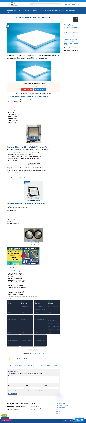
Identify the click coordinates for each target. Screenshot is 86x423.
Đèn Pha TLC (69, 8)
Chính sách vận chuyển (60, 411)
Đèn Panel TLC (9, 8)
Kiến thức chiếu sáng (70, 10)
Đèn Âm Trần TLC (17, 8)
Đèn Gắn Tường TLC (62, 8)
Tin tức (8, 12)
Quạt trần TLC (50, 10)
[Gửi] (60, 4)
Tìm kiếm (66, 16)
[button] (67, 4)
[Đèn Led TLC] (17, 4)
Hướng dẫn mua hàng (60, 409)
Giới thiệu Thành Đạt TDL (61, 415)
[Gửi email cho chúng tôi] (32, 0)
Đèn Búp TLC (32, 8)
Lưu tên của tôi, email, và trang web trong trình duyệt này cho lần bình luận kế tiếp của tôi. (28, 390)
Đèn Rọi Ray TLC (47, 8)
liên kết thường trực (41, 353)
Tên (9, 385)
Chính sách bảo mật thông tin (62, 405)
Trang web (45, 385)
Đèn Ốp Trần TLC (25, 8)
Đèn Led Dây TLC (39, 8)
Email (27, 385)
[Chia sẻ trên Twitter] (31, 349)
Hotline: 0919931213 (6, 420)
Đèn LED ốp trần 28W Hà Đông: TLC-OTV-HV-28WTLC (20, 365)
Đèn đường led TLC (42, 10)
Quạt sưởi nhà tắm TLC (32, 10)
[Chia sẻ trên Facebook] (29, 349)
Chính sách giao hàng (60, 407)
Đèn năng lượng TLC (11, 10)
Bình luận (10, 375)
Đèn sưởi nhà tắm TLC (21, 10)
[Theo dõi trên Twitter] (31, 0)
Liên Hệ (62, 10)
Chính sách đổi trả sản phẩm (62, 413)
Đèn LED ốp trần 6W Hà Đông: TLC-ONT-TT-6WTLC (47, 365)
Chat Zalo (4, 415)
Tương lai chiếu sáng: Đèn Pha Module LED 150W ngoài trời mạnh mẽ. (71, 32)
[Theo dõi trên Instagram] (30, 0)
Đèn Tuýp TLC (54, 8)
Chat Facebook (5, 417)
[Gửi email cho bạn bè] (34, 349)
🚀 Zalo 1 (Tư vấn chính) (27, 89)
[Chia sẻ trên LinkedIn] (38, 349)
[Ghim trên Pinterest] (36, 349)
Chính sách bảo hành (60, 403)
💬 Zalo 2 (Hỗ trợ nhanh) (40, 89)
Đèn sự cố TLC (57, 10)
